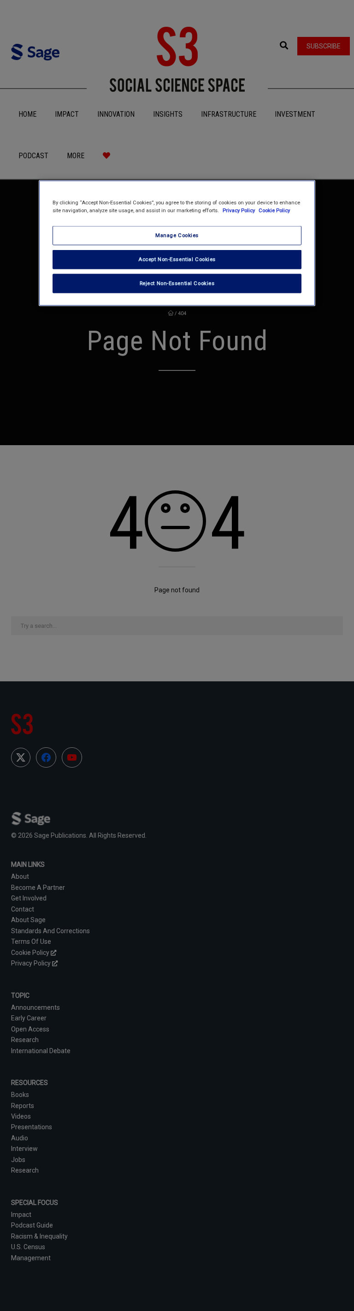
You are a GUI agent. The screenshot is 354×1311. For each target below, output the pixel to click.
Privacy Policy (239, 210)
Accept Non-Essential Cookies (177, 259)
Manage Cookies (177, 235)
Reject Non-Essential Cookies (177, 283)
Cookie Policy (274, 210)
